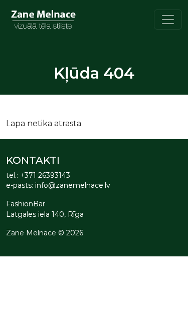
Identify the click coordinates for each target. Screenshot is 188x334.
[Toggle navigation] (168, 20)
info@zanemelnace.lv (72, 185)
